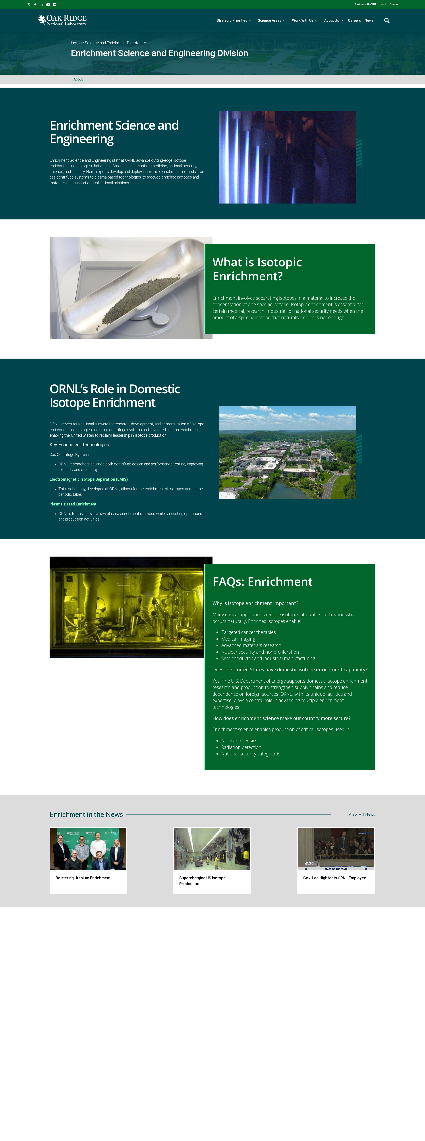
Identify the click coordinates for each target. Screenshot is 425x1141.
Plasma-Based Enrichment (73, 504)
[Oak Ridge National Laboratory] (62, 20)
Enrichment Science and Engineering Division (159, 53)
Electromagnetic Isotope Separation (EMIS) (89, 479)
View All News (362, 814)
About (78, 79)
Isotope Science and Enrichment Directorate (108, 43)
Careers (354, 20)
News (369, 20)
